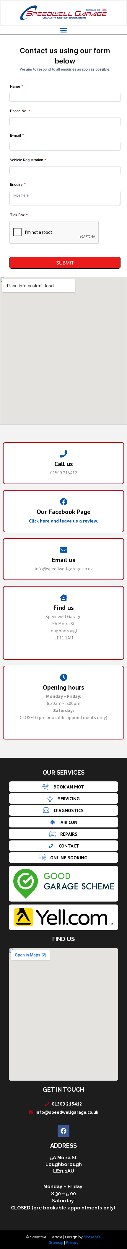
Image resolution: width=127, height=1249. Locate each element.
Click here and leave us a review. (63, 521)
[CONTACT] (63, 845)
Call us (63, 464)
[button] (63, 30)
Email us (63, 560)
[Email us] (63, 550)
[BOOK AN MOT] (63, 786)
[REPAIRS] (63, 834)
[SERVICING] (63, 798)
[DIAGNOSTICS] (63, 810)
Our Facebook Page (63, 511)
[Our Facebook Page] (63, 501)
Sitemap (56, 1242)
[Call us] (63, 454)
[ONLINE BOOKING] (63, 857)
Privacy (72, 1242)
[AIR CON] (63, 822)
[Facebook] (63, 1131)
